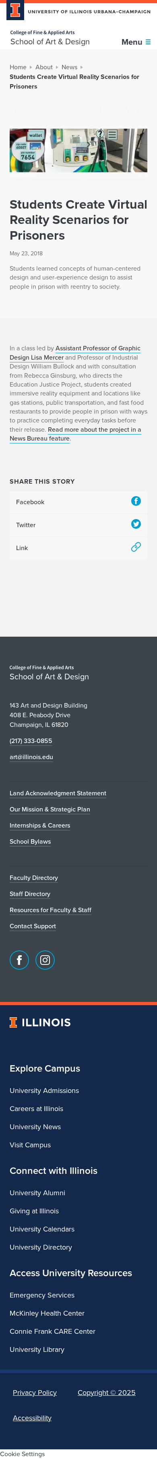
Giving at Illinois (34, 1211)
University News (35, 1127)
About (44, 67)
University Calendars (42, 1229)
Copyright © (107, 1392)
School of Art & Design (50, 41)
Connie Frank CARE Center (52, 1331)
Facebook (30, 502)
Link (22, 548)
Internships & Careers (40, 825)
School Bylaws (30, 841)
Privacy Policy (35, 1392)
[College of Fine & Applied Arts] (50, 32)
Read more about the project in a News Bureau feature (75, 434)
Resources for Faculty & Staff (50, 910)
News (69, 67)
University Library (37, 1349)
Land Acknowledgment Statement (58, 793)
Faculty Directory (34, 877)
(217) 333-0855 (31, 740)
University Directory (41, 1247)
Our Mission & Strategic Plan (50, 809)
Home (18, 67)
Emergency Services (42, 1295)
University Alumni (37, 1193)
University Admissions (44, 1090)
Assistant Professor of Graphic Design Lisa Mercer (75, 353)
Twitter (25, 525)
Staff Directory (30, 893)
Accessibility (32, 1418)
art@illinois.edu (31, 757)
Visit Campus (30, 1145)
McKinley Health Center (47, 1313)
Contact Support (33, 926)
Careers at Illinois (36, 1108)
